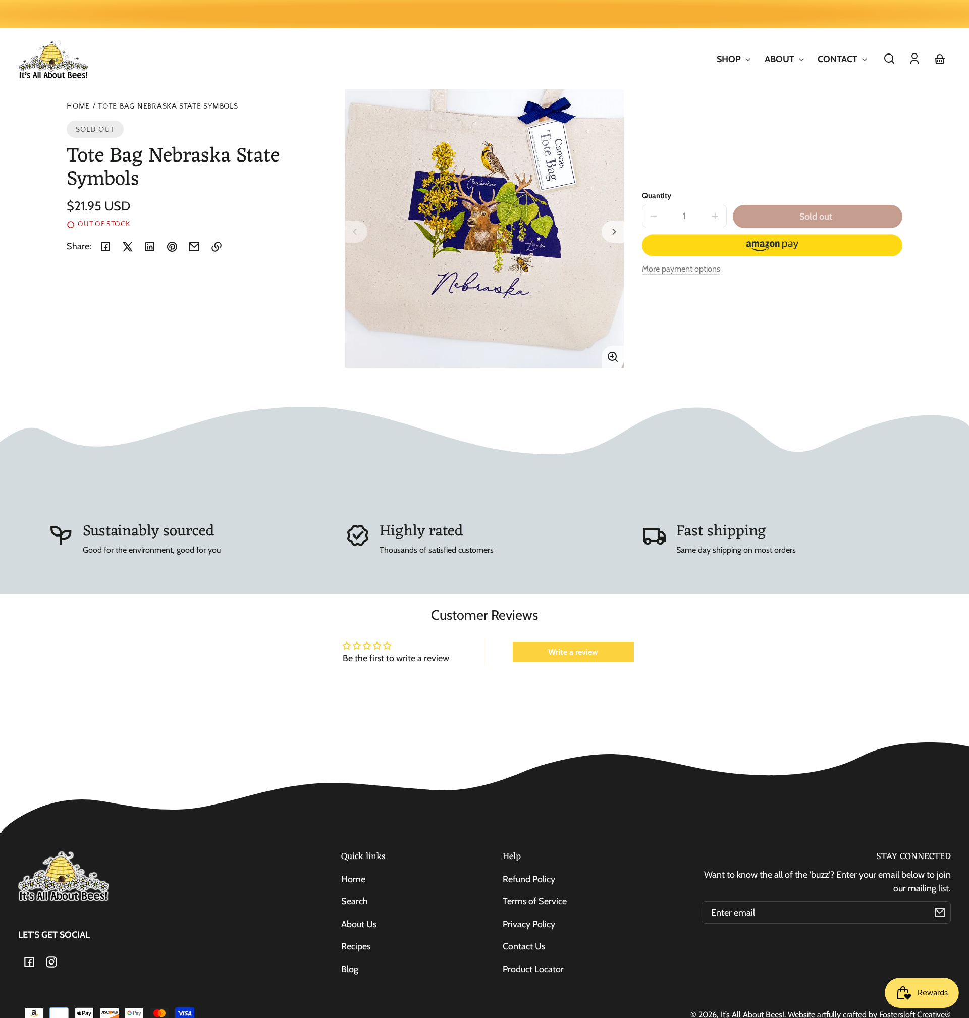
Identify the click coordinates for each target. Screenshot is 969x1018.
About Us (358, 924)
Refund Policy (529, 879)
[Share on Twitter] (128, 247)
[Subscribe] (940, 912)
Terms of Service (535, 901)
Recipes (355, 946)
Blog (349, 969)
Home (78, 106)
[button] (889, 58)
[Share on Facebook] (105, 247)
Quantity (656, 195)
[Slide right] (613, 232)
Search (354, 901)
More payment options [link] (681, 268)
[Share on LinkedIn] (150, 247)
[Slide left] (356, 232)
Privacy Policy (529, 924)
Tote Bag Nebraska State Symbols (168, 106)
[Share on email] (194, 247)
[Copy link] (216, 247)
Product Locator (533, 969)
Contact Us (524, 946)
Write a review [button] (573, 652)
